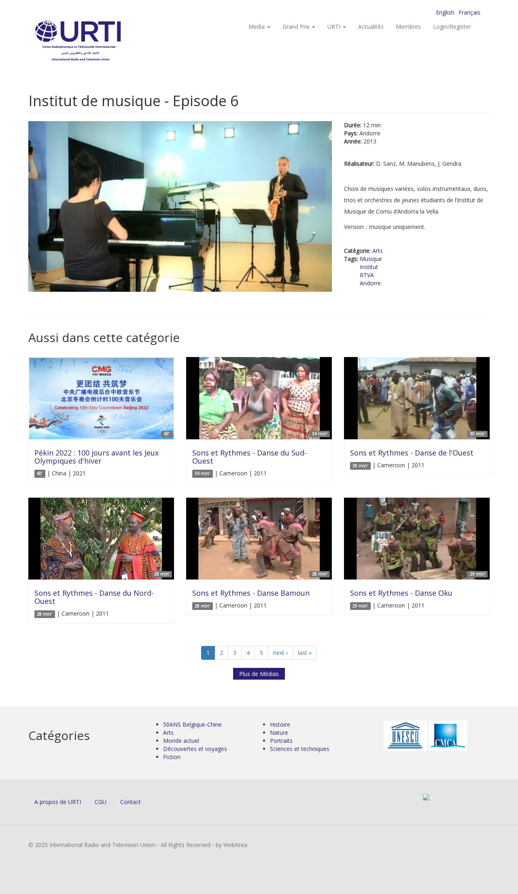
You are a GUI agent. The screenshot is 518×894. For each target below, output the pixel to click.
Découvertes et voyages (195, 749)
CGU (100, 802)
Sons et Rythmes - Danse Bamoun (251, 593)
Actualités (371, 26)
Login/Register (452, 26)
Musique (371, 259)
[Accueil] (94, 41)
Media (257, 26)
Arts (377, 251)
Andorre (370, 283)
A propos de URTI (57, 802)
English (445, 12)
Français (469, 12)
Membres (408, 26)
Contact (130, 802)
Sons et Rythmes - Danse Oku (401, 593)
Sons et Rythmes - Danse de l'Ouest (411, 453)
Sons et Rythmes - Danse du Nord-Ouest (94, 597)
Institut (369, 267)
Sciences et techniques (299, 749)
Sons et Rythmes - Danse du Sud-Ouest (249, 457)
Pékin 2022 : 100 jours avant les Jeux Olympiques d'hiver (96, 457)
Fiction (171, 757)
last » (305, 653)
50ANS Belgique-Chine (192, 724)
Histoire (280, 724)
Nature (279, 732)
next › (280, 653)
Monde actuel (181, 740)
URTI (334, 26)
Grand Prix (296, 26)
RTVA (367, 275)
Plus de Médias (259, 674)
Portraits (281, 740)
